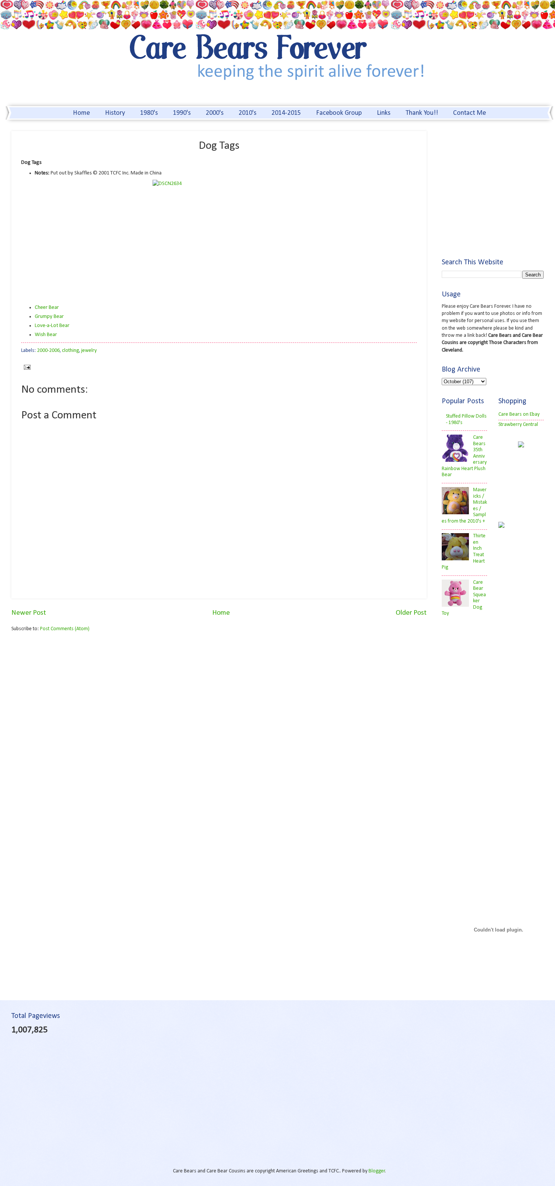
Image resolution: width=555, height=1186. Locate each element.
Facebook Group (339, 113)
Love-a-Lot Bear (52, 326)
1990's (182, 113)
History (115, 113)
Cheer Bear (47, 307)
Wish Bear (46, 335)
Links (383, 113)
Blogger (376, 1171)
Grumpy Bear (49, 316)
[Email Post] (26, 367)
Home (81, 113)
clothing (70, 350)
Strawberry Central (518, 424)
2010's (247, 113)
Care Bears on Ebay (519, 414)
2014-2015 (286, 113)
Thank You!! (421, 113)
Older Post (411, 613)
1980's (149, 113)
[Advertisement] (74, 697)
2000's (215, 113)
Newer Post (28, 613)
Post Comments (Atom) (64, 628)
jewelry (89, 350)
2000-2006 (48, 350)
